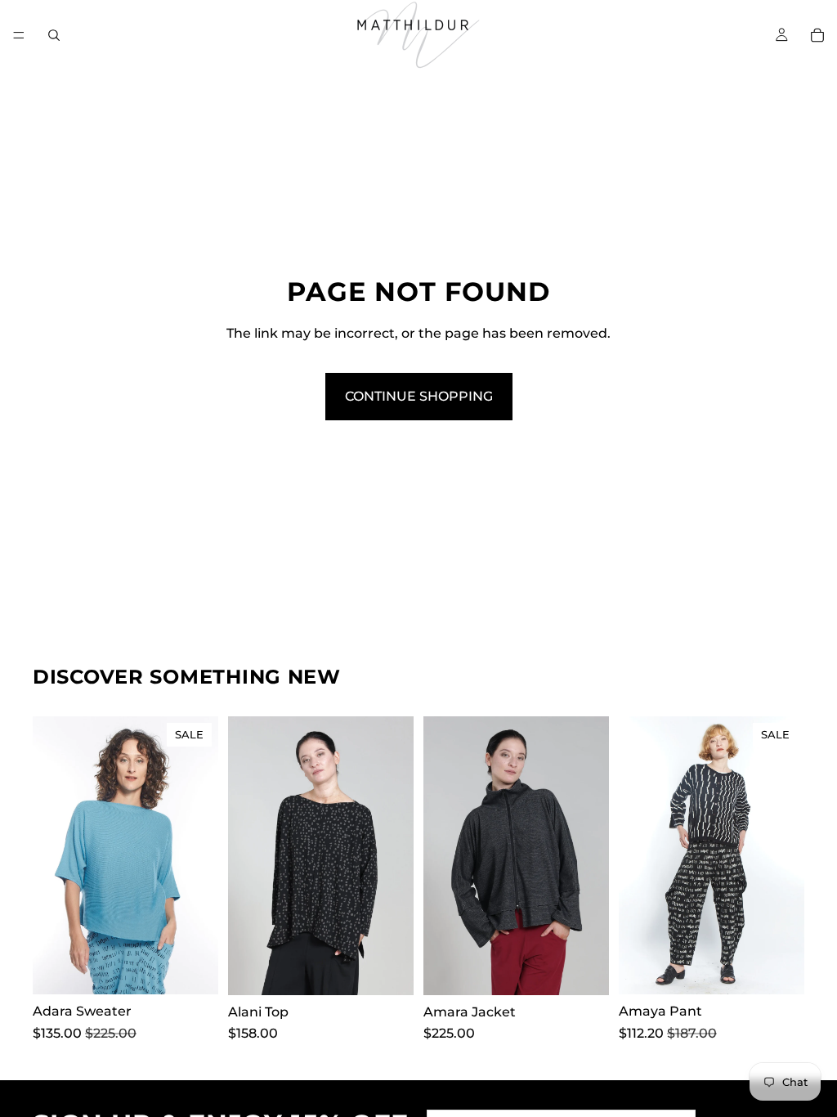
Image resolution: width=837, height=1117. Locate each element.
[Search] (54, 35)
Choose (207, 969)
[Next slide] (200, 855)
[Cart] (817, 35)
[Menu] (19, 35)
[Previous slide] (51, 855)
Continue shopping (419, 396)
